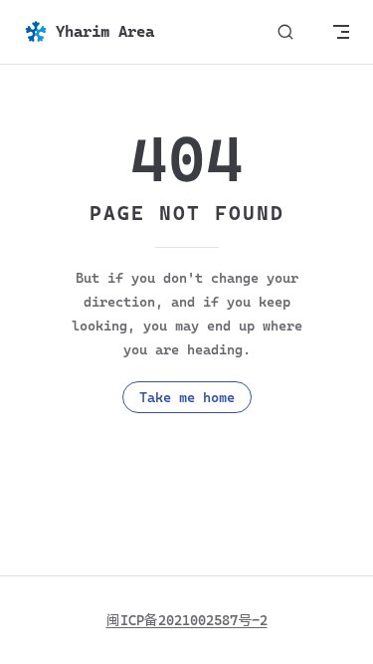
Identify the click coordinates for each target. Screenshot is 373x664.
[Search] (285, 32)
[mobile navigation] (341, 32)
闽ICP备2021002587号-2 (187, 620)
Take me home (187, 397)
